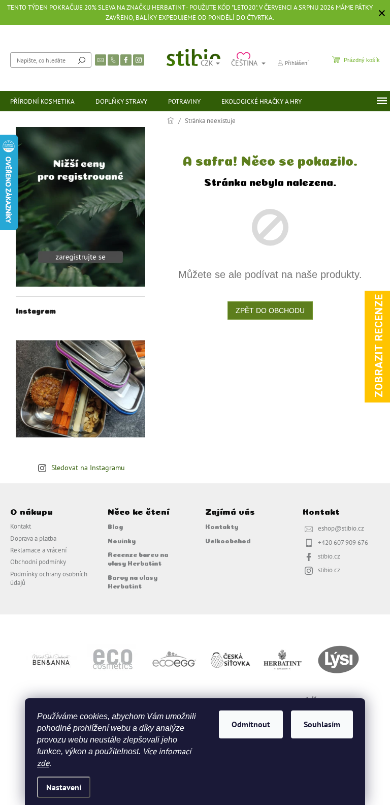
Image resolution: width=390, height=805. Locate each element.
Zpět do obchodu (270, 310)
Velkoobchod (227, 540)
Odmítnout (251, 724)
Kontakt (20, 526)
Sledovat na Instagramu (88, 467)
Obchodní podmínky (38, 562)
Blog (115, 526)
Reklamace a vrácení (38, 550)
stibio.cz (329, 556)
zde (43, 763)
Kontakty (221, 526)
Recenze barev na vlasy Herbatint (138, 558)
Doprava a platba (33, 538)
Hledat (81, 60)
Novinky (122, 540)
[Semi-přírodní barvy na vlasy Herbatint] (282, 659)
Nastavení (63, 787)
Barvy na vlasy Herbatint (132, 581)
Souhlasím (322, 724)
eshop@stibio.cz (341, 528)
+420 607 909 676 (343, 542)
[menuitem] (42, 101)
